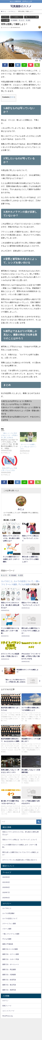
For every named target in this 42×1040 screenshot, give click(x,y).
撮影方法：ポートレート (10, 964)
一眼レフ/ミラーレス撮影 (31, 17)
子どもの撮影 (5, 20)
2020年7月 (6, 892)
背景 (29, 20)
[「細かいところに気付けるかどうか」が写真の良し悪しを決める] (10, 443)
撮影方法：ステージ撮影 (10, 954)
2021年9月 (6, 882)
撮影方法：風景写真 (9, 990)
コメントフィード (8, 1011)
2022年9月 (6, 877)
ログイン (5, 1000)
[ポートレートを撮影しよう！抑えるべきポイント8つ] (28, 437)
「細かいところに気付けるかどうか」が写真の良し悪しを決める (9, 435)
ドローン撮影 (6, 928)
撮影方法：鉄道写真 (9, 979)
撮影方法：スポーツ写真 (10, 959)
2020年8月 (6, 887)
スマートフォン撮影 (9, 923)
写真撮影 (14, 20)
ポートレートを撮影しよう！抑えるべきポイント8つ (28, 447)
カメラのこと (5, 17)
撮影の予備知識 (7, 944)
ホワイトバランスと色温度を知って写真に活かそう (19, 860)
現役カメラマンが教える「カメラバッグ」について (19, 839)
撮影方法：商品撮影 (9, 969)
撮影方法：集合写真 (9, 985)
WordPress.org (7, 1016)
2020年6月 (6, 897)
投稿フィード (6, 1005)
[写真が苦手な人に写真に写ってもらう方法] (9, 461)
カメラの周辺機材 (8, 913)
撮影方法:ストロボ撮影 (10, 949)
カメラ (22, 20)
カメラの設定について (17, 17)
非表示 (12, 97)
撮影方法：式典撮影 (9, 974)
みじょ (21, 509)
